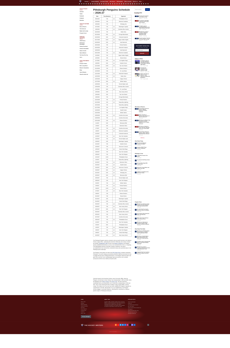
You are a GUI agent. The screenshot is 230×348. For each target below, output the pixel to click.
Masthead (82, 303)
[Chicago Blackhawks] (91, 4)
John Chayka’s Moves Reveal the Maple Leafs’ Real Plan (143, 214)
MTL (137, 16)
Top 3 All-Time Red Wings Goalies (143, 159)
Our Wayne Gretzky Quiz (132, 313)
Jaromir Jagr (114, 281)
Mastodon (82, 20)
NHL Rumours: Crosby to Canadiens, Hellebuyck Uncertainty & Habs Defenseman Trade (143, 33)
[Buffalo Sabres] (84, 4)
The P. (140, 23)
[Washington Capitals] (146, 4)
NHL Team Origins (131, 306)
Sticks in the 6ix (83, 50)
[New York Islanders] (118, 4)
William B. (141, 18)
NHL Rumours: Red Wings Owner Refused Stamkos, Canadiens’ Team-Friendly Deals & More (143, 231)
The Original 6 (130, 309)
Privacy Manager (86, 316)
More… (140, 1)
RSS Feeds (83, 307)
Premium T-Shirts (83, 63)
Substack (82, 11)
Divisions (86, 1)
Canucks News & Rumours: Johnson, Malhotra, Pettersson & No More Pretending (144, 110)
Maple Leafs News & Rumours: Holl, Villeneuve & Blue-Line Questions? (144, 115)
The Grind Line (83, 28)
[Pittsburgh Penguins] (126, 4)
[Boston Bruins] (82, 4)
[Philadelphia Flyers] (124, 4)
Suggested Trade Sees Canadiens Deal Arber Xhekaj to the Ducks (143, 253)
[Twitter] (120, 325)
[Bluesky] (123, 325)
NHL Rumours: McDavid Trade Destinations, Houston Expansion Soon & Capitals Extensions (144, 122)
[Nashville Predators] (113, 4)
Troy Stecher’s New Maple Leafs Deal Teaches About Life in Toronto (144, 21)
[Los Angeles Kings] (107, 4)
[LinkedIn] (134, 325)
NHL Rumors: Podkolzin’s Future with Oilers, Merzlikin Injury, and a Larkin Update (144, 127)
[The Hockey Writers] (80, 1)
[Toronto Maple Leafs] (138, 4)
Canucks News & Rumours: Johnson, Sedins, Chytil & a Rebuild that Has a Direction (144, 132)
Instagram (82, 18)
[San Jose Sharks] (129, 4)
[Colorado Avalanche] (93, 4)
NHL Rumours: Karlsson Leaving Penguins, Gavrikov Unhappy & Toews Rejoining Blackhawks (143, 204)
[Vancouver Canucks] (142, 4)
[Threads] (130, 325)
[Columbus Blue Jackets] (96, 4)
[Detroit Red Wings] (100, 4)
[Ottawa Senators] (122, 4)
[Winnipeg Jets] (149, 4)
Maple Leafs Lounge (84, 30)
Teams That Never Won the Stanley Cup (134, 307)
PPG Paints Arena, (116, 252)
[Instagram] (127, 325)
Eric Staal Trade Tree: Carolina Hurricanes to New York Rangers (143, 210)
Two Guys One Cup (84, 55)
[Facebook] (125, 325)
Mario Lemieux (106, 281)
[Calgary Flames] (87, 4)
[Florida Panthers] (104, 4)
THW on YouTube (127, 1)
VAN (137, 108)
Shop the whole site (84, 74)
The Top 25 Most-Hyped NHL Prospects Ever (142, 164)
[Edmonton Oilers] (102, 4)
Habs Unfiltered (83, 52)
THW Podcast (82, 40)
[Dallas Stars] (98, 4)
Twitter (81, 13)
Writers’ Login (83, 313)
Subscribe (142, 53)
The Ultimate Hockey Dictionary (133, 304)
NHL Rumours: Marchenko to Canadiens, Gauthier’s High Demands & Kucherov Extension (143, 223)
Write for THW (83, 301)
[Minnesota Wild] (109, 4)
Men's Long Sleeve (84, 65)
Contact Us (82, 311)
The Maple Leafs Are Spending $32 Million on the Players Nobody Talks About (144, 27)
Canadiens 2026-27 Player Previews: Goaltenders (142, 148)
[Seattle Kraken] (131, 4)
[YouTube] (118, 325)
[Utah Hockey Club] (140, 4)
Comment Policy (83, 310)
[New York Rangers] (120, 4)
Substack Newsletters (84, 306)
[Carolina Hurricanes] (89, 4)
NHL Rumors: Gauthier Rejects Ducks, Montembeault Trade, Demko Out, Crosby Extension (142, 237)
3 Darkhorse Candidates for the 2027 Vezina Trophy (142, 172)
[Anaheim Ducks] (80, 4)
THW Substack (120, 1)
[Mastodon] (132, 325)
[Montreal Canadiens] (111, 4)
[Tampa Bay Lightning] (135, 4)
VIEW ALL (142, 137)
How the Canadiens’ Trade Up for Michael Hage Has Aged (144, 39)
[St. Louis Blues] (133, 4)
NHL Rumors (112, 1)
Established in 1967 (103, 243)
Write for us (135, 1)
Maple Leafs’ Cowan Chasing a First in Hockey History (142, 218)
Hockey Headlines (95, 1)
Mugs (81, 70)
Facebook (82, 15)
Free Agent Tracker (104, 1)
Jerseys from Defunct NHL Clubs (133, 310)
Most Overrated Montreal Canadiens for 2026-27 (141, 143)
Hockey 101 (130, 303)
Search (147, 9)
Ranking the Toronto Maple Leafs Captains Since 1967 (143, 168)
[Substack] (116, 325)
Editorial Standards (84, 304)
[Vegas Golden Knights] (144, 4)
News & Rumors (83, 26)
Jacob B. (140, 35)
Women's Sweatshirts (84, 67)
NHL (137, 120)
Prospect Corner (83, 33)
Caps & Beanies (83, 72)
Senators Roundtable (84, 48)
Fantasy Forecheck (84, 46)
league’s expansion (118, 243)
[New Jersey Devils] (115, 4)
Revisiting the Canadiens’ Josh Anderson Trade (144, 16)
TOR (137, 20)
